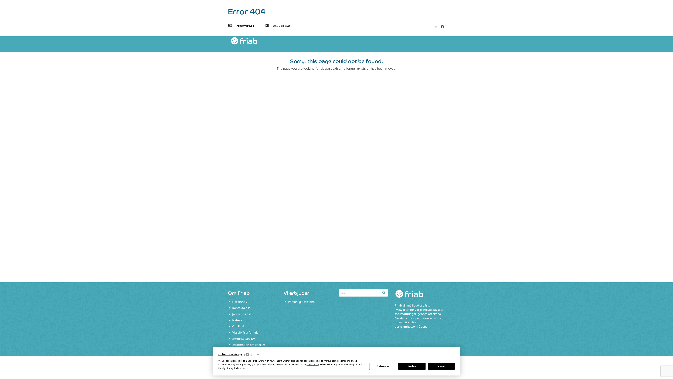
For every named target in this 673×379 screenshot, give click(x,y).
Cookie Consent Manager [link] (230, 354)
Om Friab (238, 326)
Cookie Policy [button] (313, 364)
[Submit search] (383, 292)
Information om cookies (249, 345)
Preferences (382, 366)
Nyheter (238, 320)
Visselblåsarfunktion (246, 332)
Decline (412, 366)
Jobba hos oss (241, 314)
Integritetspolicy (243, 339)
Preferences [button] (239, 368)
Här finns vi (240, 302)
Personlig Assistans (301, 302)
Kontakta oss (241, 308)
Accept (441, 366)
